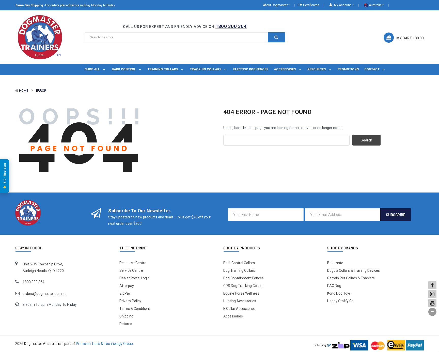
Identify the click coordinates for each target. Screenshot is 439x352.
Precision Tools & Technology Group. (105, 344)
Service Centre (131, 270)
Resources (316, 69)
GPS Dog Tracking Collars (243, 286)
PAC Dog (334, 286)
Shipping (126, 316)
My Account (342, 5)
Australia (375, 5)
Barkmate (335, 263)
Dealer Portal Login (134, 278)
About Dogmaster (275, 5)
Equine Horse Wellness (241, 293)
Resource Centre (132, 263)
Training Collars (163, 69)
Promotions (348, 69)
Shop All (93, 69)
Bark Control (124, 69)
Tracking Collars (206, 69)
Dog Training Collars (239, 270)
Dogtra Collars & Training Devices (353, 270)
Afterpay (126, 286)
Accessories (285, 69)
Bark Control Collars (239, 263)
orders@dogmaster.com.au (45, 294)
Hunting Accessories (239, 301)
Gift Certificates (308, 5)
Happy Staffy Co (340, 301)
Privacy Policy (130, 301)
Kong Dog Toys (339, 293)
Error (41, 90)
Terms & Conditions (135, 309)
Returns (125, 324)
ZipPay (125, 293)
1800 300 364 (231, 26)
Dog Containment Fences (243, 278)
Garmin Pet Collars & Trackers (351, 278)
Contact (372, 69)
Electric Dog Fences (250, 69)
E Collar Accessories (239, 309)
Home (23, 90)
